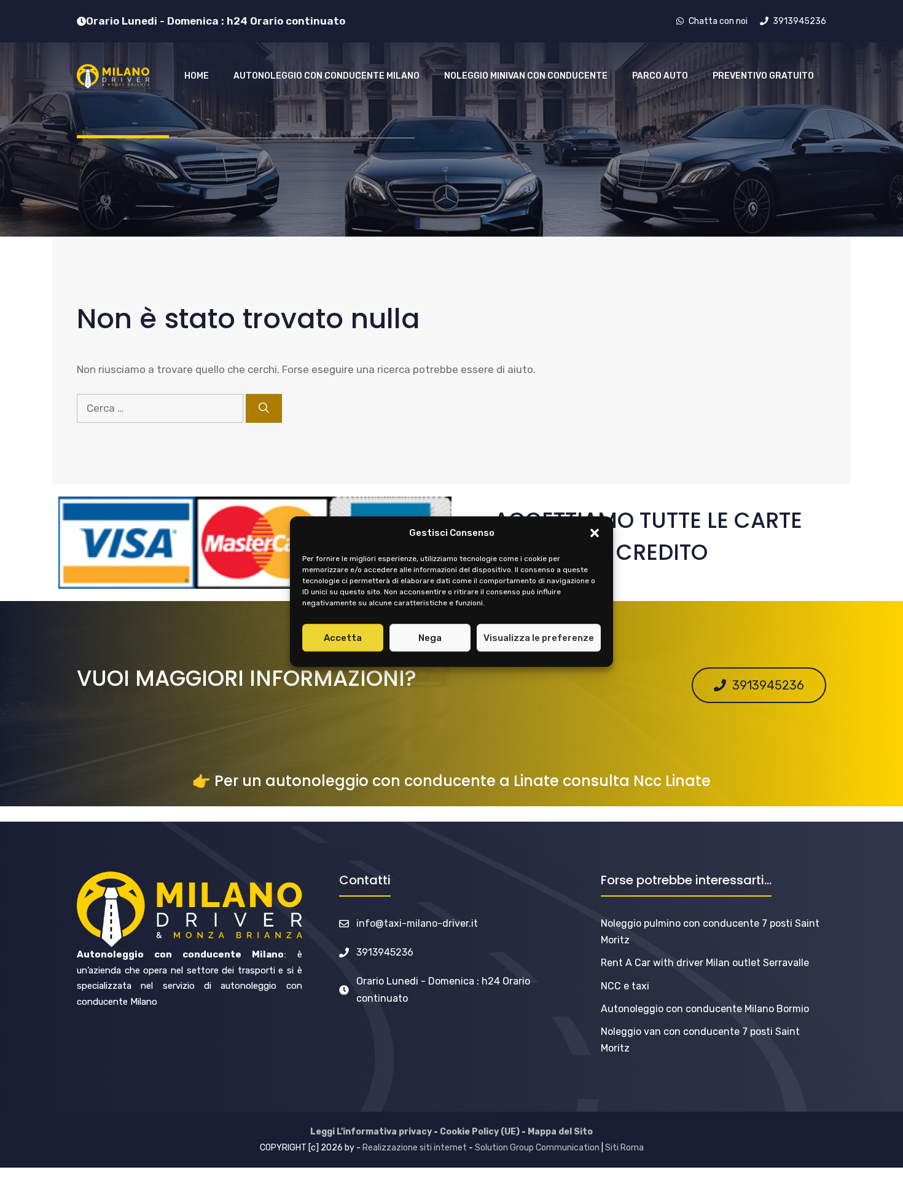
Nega (430, 637)
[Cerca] (264, 408)
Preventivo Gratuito (763, 76)
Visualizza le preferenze (538, 637)
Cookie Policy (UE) (480, 1131)
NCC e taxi (625, 986)
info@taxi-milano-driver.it (417, 923)
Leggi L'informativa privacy (371, 1131)
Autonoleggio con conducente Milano (326, 76)
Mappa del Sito (560, 1131)
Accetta (343, 637)
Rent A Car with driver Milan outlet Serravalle (705, 963)
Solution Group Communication (537, 1147)
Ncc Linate (672, 781)
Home (196, 76)
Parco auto (660, 76)
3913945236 (384, 952)
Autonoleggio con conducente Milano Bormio (705, 1009)
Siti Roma (624, 1147)
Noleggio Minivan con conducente (526, 76)
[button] (594, 533)
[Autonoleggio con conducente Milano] (113, 76)
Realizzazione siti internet (414, 1147)
